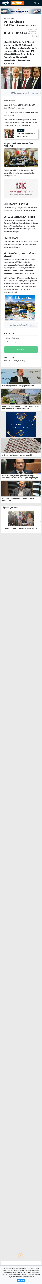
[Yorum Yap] (25, 33)
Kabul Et (21, 1280)
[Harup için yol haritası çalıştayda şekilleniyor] (21, 376)
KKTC (12, 18)
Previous (1, 492)
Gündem (6, 18)
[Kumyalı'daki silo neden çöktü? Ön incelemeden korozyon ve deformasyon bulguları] (21, 397)
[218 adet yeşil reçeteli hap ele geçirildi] (21, 445)
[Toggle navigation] (39, 3)
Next (40, 492)
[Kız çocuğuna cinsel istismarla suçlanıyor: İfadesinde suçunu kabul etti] (21, 518)
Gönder (22, 349)
